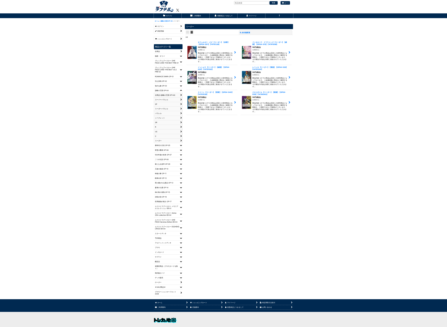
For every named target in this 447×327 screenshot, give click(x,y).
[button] (279, 15)
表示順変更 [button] (246, 32)
